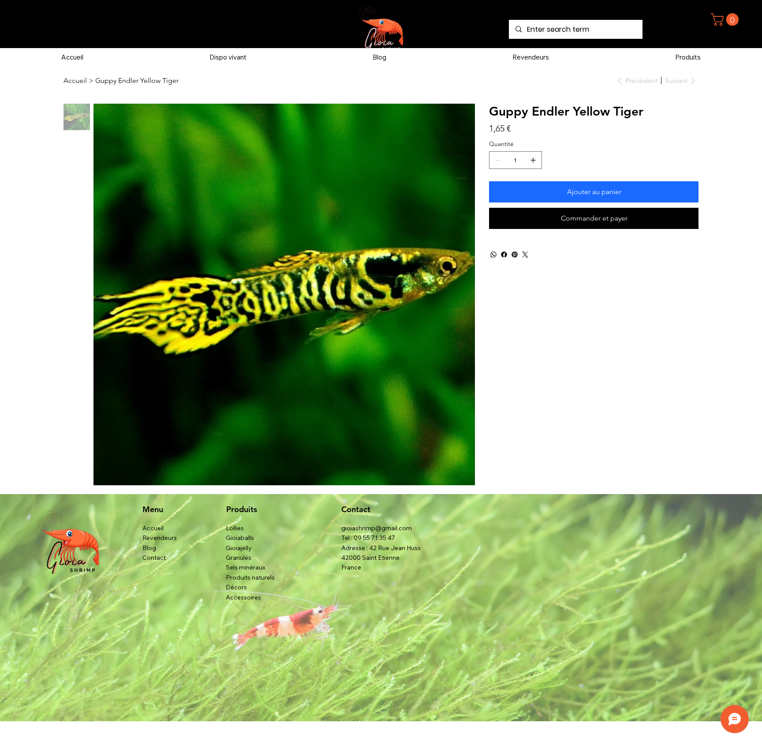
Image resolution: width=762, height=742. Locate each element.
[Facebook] (504, 254)
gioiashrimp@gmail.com (376, 528)
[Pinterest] (514, 254)
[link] (726, 19)
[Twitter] (525, 254)
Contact (154, 558)
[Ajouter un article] (533, 160)
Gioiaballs (240, 538)
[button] (688, 57)
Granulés (238, 558)
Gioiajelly (239, 548)
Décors (236, 587)
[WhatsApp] (493, 254)
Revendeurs (159, 538)
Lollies (235, 528)
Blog (149, 548)
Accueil (153, 528)
